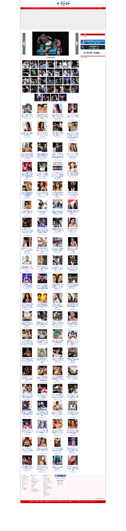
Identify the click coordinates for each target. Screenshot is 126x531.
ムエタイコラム (46, 495)
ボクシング (44, 8)
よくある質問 (58, 501)
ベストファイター (82, 8)
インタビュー (45, 485)
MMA (40, 8)
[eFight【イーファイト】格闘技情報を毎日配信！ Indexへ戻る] (63, 3)
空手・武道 (55, 8)
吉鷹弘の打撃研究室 (47, 486)
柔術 (23, 486)
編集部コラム (45, 491)
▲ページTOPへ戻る (99, 498)
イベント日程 (98, 8)
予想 (32, 486)
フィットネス (61, 8)
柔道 (23, 485)
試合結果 (35, 8)
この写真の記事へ (50, 57)
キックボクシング (25, 479)
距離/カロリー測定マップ (35, 490)
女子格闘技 (24, 489)
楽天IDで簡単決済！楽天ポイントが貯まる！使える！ (60, 483)
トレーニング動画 (46, 480)
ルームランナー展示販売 (60, 478)
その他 (92, 8)
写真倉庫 (45, 484)
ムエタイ (23, 480)
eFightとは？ (31, 501)
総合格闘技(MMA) (25, 477)
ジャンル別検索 (34, 491)
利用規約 (41, 501)
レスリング (24, 484)
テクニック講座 (46, 479)
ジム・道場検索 (34, 489)
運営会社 (70, 501)
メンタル (45, 492)
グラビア (67, 8)
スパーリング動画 (46, 478)
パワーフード (33, 484)
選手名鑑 (33, 485)
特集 (44, 496)
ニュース (30, 8)
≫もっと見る (83, 36)
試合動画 (45, 477)
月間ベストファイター (35, 480)
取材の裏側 (45, 489)
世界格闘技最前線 (46, 493)
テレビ (88, 8)
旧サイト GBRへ (65, 501)
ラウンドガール (74, 8)
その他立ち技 (24, 483)
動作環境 (37, 501)
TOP (26, 8)
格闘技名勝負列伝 (34, 481)
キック (49, 8)
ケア (44, 490)
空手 (23, 481)
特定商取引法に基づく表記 (49, 501)
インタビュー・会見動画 (47, 481)
